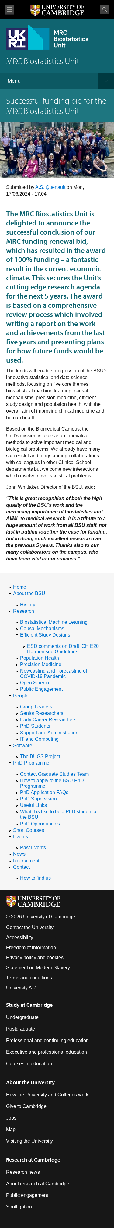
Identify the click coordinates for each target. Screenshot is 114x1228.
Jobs (11, 1117)
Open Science (35, 682)
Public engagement (27, 1195)
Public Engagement (41, 689)
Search (104, 9)
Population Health (39, 658)
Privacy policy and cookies (35, 957)
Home (19, 587)
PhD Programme (31, 762)
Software (22, 745)
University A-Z (21, 987)
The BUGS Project (40, 756)
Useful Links (33, 805)
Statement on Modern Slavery (38, 967)
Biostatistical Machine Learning (54, 622)
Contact (21, 867)
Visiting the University (29, 1141)
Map (11, 1129)
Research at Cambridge (33, 1159)
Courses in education (29, 1063)
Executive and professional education (46, 1052)
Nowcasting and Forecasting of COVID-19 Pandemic (53, 673)
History (27, 604)
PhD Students (35, 726)
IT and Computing (39, 739)
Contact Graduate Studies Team (54, 774)
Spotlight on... (21, 1206)
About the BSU (29, 593)
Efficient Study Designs (45, 634)
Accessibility (19, 937)
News (19, 854)
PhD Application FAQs (44, 792)
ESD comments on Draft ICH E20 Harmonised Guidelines (63, 649)
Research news (23, 1172)
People (21, 695)
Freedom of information (31, 947)
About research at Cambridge (37, 1183)
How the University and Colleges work (47, 1094)
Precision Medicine (40, 664)
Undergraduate (22, 1017)
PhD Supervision (38, 798)
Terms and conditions (29, 977)
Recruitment (26, 860)
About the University (30, 1082)
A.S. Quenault (50, 187)
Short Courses (28, 830)
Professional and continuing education (47, 1040)
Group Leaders (36, 706)
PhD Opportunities (40, 823)
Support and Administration (49, 732)
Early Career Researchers (48, 719)
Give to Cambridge (26, 1106)
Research (23, 611)
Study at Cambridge (29, 1004)
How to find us (35, 878)
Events (20, 836)
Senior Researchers (41, 713)
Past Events (33, 847)
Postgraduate (20, 1028)
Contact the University (30, 927)
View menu (9, 10)
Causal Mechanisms (42, 628)
